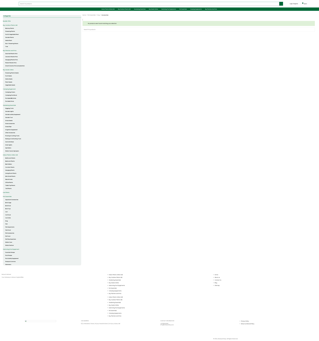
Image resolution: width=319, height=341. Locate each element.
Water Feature (9, 245)
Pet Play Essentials (10, 239)
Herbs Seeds (8, 79)
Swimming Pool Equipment (11, 249)
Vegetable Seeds (10, 85)
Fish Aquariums (9, 227)
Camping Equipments (115, 291)
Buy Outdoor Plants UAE (10, 25)
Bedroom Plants (10, 161)
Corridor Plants (9, 167)
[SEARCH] (313, 29)
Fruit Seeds (8, 76)
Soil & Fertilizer (9, 142)
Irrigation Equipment (11, 129)
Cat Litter (8, 218)
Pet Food (7, 236)
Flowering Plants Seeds (12, 73)
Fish (6, 224)
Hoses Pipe (8, 126)
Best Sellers (8, 164)
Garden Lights (9, 111)
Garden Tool (9, 117)
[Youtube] (224, 292)
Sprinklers (8, 148)
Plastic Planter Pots (10, 63)
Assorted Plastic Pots (11, 53)
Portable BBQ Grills (10, 98)
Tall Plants (8, 188)
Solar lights (8, 145)
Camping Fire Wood (11, 95)
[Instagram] (215, 292)
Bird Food (8, 206)
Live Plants (6, 192)
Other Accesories (10, 132)
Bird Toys (8, 209)
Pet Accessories (9, 233)
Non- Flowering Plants (11, 43)
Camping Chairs (10, 92)
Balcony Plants (9, 28)
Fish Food (8, 230)
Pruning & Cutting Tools (12, 136)
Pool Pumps (8, 255)
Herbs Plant (8, 40)
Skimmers (8, 264)
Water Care (8, 242)
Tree (6, 46)
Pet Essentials (7, 196)
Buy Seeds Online (8, 70)
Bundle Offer (7, 21)
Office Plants (9, 182)
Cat (6, 212)
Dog (6, 221)
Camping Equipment (9, 89)
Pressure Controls (10, 261)
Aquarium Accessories (11, 199)
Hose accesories (10, 123)
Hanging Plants (9, 170)
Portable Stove (9, 101)
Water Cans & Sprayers (12, 151)
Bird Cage (8, 202)
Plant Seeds (8, 82)
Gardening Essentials (9, 105)
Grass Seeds (8, 120)
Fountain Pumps (10, 252)
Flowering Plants (10, 31)
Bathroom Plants (10, 158)
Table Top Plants (10, 185)
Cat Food (8, 215)
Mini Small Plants (10, 176)
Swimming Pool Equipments (117, 285)
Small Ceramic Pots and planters (15, 66)
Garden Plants (9, 37)
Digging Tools (9, 108)
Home (84, 15)
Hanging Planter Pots (11, 60)
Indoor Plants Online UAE (10, 155)
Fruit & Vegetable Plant (12, 34)
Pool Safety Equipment (12, 258)
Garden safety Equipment (12, 114)
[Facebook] (220, 292)
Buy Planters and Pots (9, 50)
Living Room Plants (10, 173)
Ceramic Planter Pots (11, 56)
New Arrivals (8, 179)
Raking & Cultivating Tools (13, 139)
